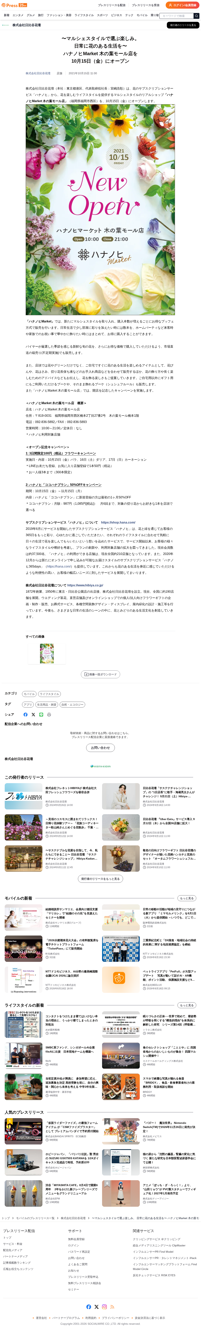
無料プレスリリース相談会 (84, 1283)
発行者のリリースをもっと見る (100, 878)
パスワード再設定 (79, 1251)
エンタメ (18, 15)
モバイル (142, 15)
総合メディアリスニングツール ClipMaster (159, 1245)
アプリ (28, 704)
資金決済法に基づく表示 (150, 1317)
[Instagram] (104, 1307)
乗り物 (155, 15)
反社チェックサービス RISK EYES (154, 1275)
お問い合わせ (100, 747)
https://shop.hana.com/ (118, 522)
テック (129, 15)
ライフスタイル (84, 15)
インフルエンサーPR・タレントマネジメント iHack (164, 1258)
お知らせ (73, 1270)
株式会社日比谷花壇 (38, 73)
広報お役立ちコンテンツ (18, 1269)
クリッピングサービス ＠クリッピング (156, 1239)
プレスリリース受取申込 (83, 1276)
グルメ (31, 15)
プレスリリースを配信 (111, 5)
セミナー (73, 1289)
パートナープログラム (66, 1317)
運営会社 (41, 1317)
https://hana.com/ (59, 566)
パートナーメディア (15, 1256)
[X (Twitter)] (33, 715)
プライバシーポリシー (115, 1317)
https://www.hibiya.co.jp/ (85, 585)
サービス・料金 (12, 1243)
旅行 (41, 15)
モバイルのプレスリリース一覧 (35, 1218)
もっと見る (187, 898)
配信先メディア (12, 1250)
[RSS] (112, 1307)
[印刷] (49, 715)
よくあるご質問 (77, 1264)
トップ (6, 1218)
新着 (6, 15)
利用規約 (90, 1317)
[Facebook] (25, 715)
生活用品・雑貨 (46, 704)
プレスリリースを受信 (145, 5)
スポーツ (102, 15)
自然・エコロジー (72, 704)
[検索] (196, 16)
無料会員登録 (76, 1239)
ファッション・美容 (59, 15)
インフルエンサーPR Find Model (153, 1251)
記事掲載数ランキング (17, 1262)
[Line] (41, 715)
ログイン (73, 1245)
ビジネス (116, 15)
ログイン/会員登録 (185, 5)
